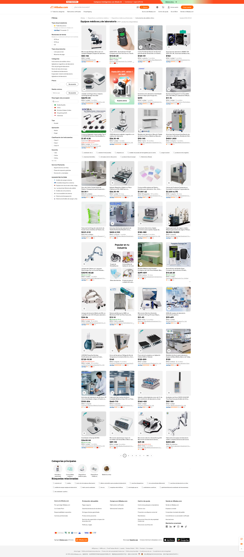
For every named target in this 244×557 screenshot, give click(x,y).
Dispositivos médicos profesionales (122, 18)
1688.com (102, 548)
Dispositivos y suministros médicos (98, 18)
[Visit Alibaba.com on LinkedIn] (170, 526)
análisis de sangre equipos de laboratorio (66, 487)
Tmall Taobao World (112, 548)
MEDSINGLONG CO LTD (88, 60)
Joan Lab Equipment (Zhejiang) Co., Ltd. (93, 102)
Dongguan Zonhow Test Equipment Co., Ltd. (178, 195)
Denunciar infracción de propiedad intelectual (148, 520)
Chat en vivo (141, 508)
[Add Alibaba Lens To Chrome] (81, 540)
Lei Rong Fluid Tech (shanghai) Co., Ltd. (92, 365)
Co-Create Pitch (59, 508)
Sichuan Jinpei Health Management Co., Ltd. (93, 278)
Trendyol (142, 548)
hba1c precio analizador (88, 487)
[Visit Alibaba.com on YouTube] (182, 526)
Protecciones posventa (89, 516)
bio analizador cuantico (61, 491)
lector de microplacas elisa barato (86, 483)
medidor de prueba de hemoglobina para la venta (142, 152)
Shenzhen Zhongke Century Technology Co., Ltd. (178, 102)
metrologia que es (133, 487)
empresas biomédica (89, 157)
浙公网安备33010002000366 (153, 554)
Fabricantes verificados (117, 505)
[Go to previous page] (121, 455)
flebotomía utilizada (146, 157)
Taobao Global (130, 548)
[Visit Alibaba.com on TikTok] (186, 526)
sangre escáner (165, 152)
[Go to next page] (151, 455)
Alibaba (83, 18)
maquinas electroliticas (116, 487)
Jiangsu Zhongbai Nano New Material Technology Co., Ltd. (150, 60)
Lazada (122, 548)
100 (148, 455)
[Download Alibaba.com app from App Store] (169, 540)
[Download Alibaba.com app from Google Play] (183, 540)
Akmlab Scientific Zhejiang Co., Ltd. (176, 321)
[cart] (163, 7)
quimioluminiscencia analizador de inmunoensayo (175, 487)
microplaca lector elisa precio (109, 157)
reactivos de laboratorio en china (179, 483)
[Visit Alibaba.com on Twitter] (174, 526)
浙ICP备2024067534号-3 (170, 554)
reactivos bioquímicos (137, 483)
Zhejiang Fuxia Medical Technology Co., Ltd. (122, 405)
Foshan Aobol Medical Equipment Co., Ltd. (93, 323)
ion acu (103, 487)
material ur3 (58, 483)
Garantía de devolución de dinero (92, 508)
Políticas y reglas (87, 524)
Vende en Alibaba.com (172, 505)
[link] (241, 538)
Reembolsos (141, 516)
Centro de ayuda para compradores (148, 505)
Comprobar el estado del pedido (175, 512)
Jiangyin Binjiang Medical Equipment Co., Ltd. (178, 60)
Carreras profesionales (61, 516)
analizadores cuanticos (150, 487)
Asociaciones (170, 519)
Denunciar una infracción (145, 524)
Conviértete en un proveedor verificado (177, 516)
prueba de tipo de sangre (129, 157)
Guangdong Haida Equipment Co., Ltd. (149, 236)
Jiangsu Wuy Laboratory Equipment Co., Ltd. (150, 142)
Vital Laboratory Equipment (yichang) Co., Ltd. (150, 277)
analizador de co (88, 152)
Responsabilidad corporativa (62, 512)
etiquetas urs (120, 152)
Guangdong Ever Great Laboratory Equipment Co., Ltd (178, 363)
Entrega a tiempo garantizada (90, 512)
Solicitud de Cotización (117, 508)
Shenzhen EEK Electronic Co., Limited (121, 61)
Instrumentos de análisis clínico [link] (144, 18)
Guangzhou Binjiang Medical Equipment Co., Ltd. (178, 142)
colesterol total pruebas (104, 152)
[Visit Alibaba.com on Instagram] (178, 526)
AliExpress (95, 548)
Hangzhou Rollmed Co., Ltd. (146, 405)
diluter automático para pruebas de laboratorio (113, 483)
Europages (149, 548)
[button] (137, 7)
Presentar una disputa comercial (147, 512)
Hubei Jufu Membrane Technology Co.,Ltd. (122, 323)
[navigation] (65, 237)
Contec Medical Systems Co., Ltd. (176, 405)
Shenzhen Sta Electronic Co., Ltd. (91, 146)
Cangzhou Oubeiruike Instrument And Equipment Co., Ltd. (122, 363)
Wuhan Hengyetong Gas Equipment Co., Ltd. (178, 236)
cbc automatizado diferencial (157, 483)
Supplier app (134, 540)
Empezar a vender (171, 508)
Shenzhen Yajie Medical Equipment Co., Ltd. (150, 321)
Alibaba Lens (63, 540)
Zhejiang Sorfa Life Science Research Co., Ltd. (93, 195)
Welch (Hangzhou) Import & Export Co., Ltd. (150, 195)
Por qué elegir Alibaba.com (62, 505)
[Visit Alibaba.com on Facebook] (167, 526)
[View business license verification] (139, 554)
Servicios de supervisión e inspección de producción (93, 520)
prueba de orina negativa (182, 152)
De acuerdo (72, 84)
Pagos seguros (86, 505)
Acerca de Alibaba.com (61, 501)
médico (69, 483)
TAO (137, 548)
